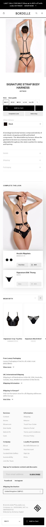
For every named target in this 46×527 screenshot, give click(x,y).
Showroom (7, 424)
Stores (5, 420)
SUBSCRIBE (35, 475)
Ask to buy (34, 113)
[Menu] (42, 13)
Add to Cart (18, 108)
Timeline (6, 449)
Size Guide (7, 428)
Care (5, 436)
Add (35, 264)
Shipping (27, 417)
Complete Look (14, 113)
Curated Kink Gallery (10, 453)
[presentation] (35, 298)
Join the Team (8, 461)
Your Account (29, 449)
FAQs (26, 457)
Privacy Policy (29, 436)
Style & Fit (6, 432)
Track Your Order (30, 424)
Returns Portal (29, 428)
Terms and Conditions (32, 432)
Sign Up (27, 453)
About (5, 446)
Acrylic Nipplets (23, 253)
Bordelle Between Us (31, 446)
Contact (6, 417)
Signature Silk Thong (26, 273)
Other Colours (8, 120)
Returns (26, 420)
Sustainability (8, 457)
